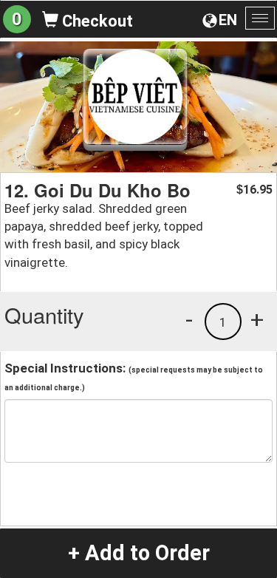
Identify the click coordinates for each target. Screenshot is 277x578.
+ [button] (257, 319)
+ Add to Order (139, 552)
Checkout (95, 21)
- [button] (189, 319)
